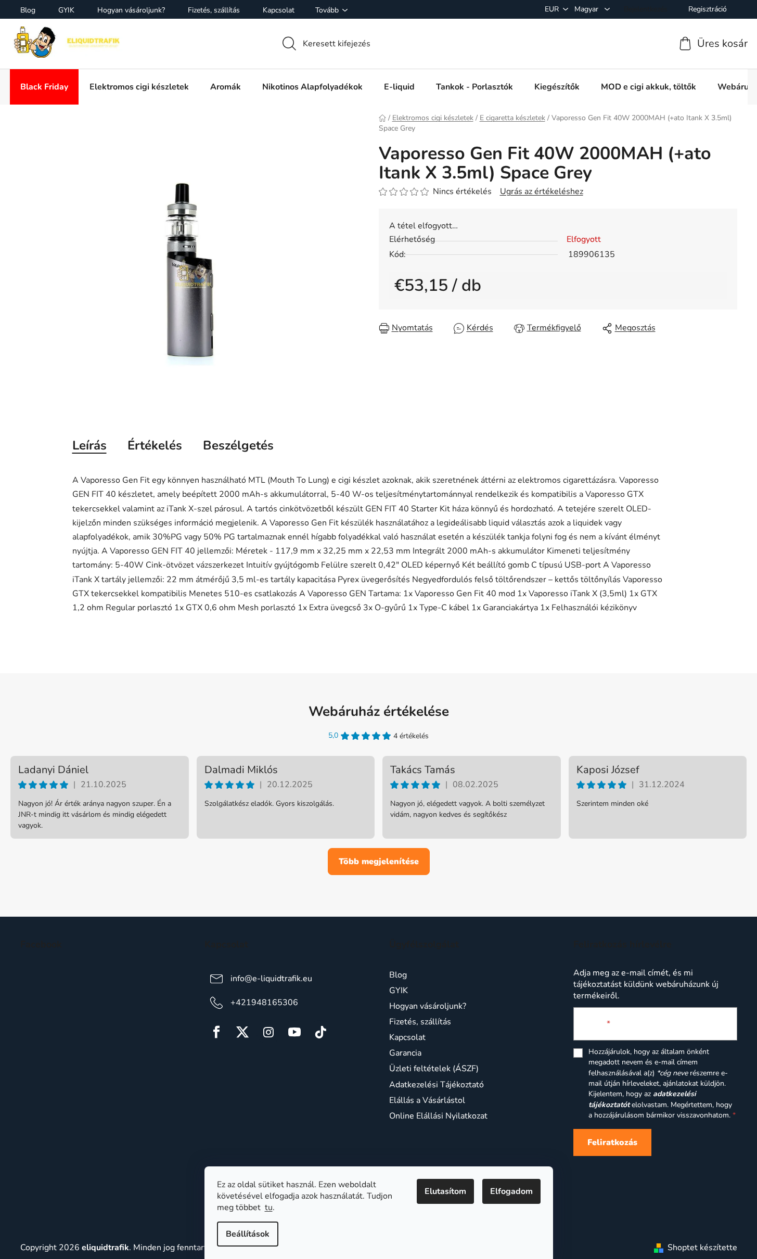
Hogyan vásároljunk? (131, 10)
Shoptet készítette (702, 1247)
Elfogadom (511, 1191)
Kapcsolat (278, 10)
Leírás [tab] (89, 445)
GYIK (66, 10)
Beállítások (248, 1234)
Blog (27, 10)
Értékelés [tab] (154, 445)
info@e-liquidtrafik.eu (271, 978)
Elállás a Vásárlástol (427, 1100)
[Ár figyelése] (547, 328)
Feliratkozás (612, 1142)
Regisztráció (707, 9)
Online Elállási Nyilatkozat (438, 1116)
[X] (242, 1032)
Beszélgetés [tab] (238, 445)
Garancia (405, 1053)
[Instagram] (268, 1032)
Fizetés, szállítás (214, 10)
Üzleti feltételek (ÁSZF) (434, 1068)
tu (269, 1207)
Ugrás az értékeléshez (541, 191)
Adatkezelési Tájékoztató (436, 1084)
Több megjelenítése (379, 861)
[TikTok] (320, 1032)
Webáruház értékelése (379, 711)
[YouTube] (294, 1032)
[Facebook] (216, 1032)
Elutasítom (445, 1191)
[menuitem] (44, 87)
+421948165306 (264, 1002)
